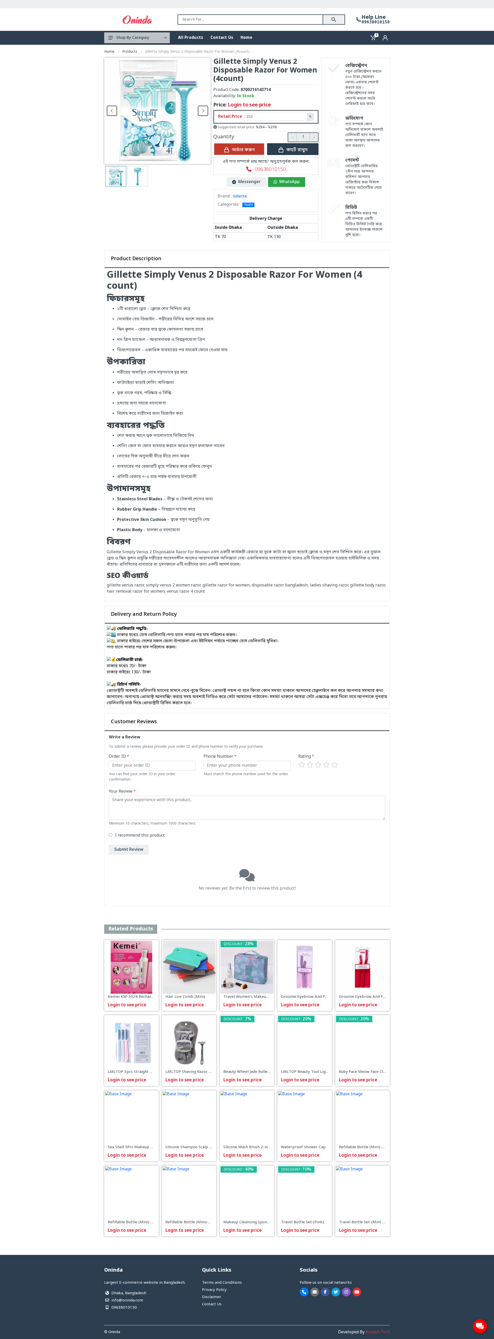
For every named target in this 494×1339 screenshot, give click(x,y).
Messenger (249, 182)
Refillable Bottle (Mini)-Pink (190, 1222)
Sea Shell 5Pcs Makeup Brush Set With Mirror (149, 1147)
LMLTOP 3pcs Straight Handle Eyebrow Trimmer (153, 1072)
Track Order (376, 4)
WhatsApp (289, 182)
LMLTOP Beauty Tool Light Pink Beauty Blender (324, 1072)
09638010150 (375, 22)
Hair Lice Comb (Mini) (185, 996)
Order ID (119, 756)
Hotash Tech (378, 1332)
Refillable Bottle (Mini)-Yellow (366, 1147)
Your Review (122, 791)
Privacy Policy (214, 1289)
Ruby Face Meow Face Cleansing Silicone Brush (381, 1072)
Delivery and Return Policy (144, 614)
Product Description (136, 259)
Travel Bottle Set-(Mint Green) (367, 1222)
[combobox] (250, 19)
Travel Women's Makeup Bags (250, 996)
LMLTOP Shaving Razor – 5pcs (192, 1072)
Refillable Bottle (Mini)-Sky (132, 1222)
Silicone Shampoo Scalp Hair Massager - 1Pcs (206, 1147)
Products (129, 51)
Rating (306, 756)
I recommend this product (140, 835)
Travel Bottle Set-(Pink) (302, 1222)
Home (109, 51)
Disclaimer (211, 1297)
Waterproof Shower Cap (303, 1147)
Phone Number (220, 756)
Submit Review (128, 850)
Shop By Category (132, 37)
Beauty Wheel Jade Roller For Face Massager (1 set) (270, 1072)
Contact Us (212, 1304)
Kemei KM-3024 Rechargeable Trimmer (144, 996)
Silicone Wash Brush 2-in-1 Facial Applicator (263, 1147)
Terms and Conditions (222, 1282)
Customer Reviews (134, 722)
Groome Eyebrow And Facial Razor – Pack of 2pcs (326, 996)
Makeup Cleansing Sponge (247, 1222)
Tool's (248, 205)
